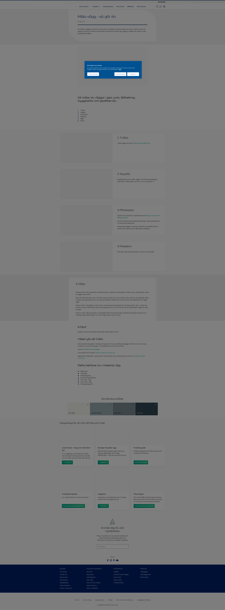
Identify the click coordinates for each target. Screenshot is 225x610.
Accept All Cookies (120, 74)
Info (120, 69)
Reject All (133, 74)
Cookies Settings (93, 74)
